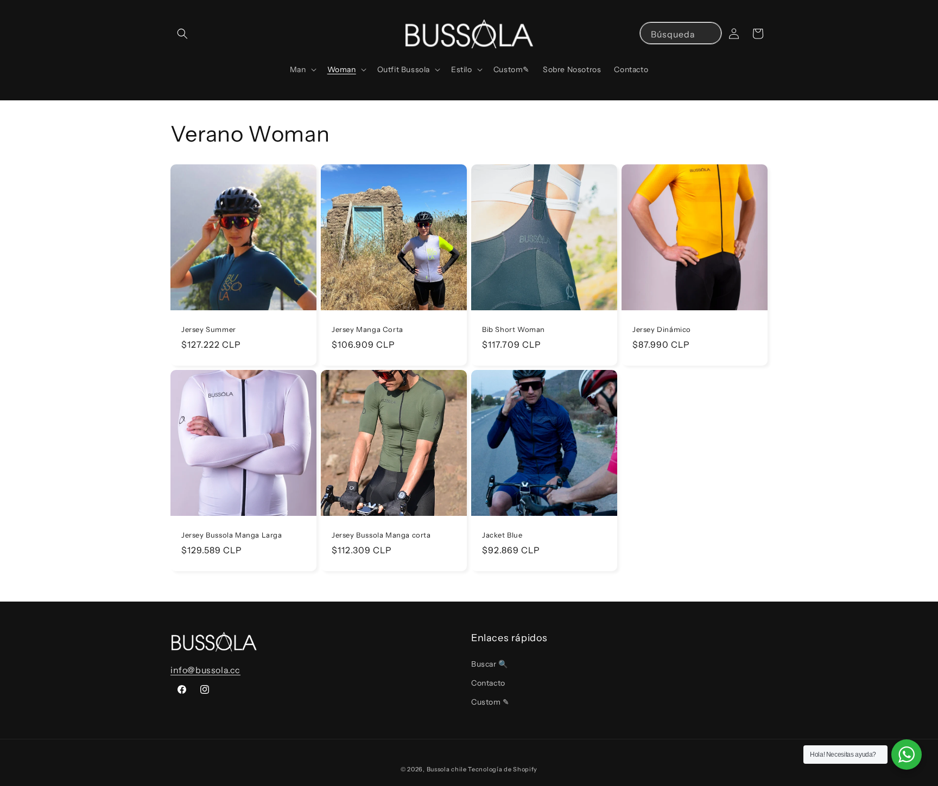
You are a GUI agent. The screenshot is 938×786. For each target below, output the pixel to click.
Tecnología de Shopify (502, 769)
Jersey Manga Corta (367, 329)
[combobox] (680, 33)
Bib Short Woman (513, 329)
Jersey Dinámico (661, 329)
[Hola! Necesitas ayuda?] (906, 754)
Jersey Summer (208, 329)
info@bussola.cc (205, 669)
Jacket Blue (502, 535)
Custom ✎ (490, 702)
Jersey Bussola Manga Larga (231, 535)
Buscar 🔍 (489, 664)
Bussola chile (447, 769)
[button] (182, 34)
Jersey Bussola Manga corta (381, 535)
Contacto (488, 683)
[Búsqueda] (709, 34)
